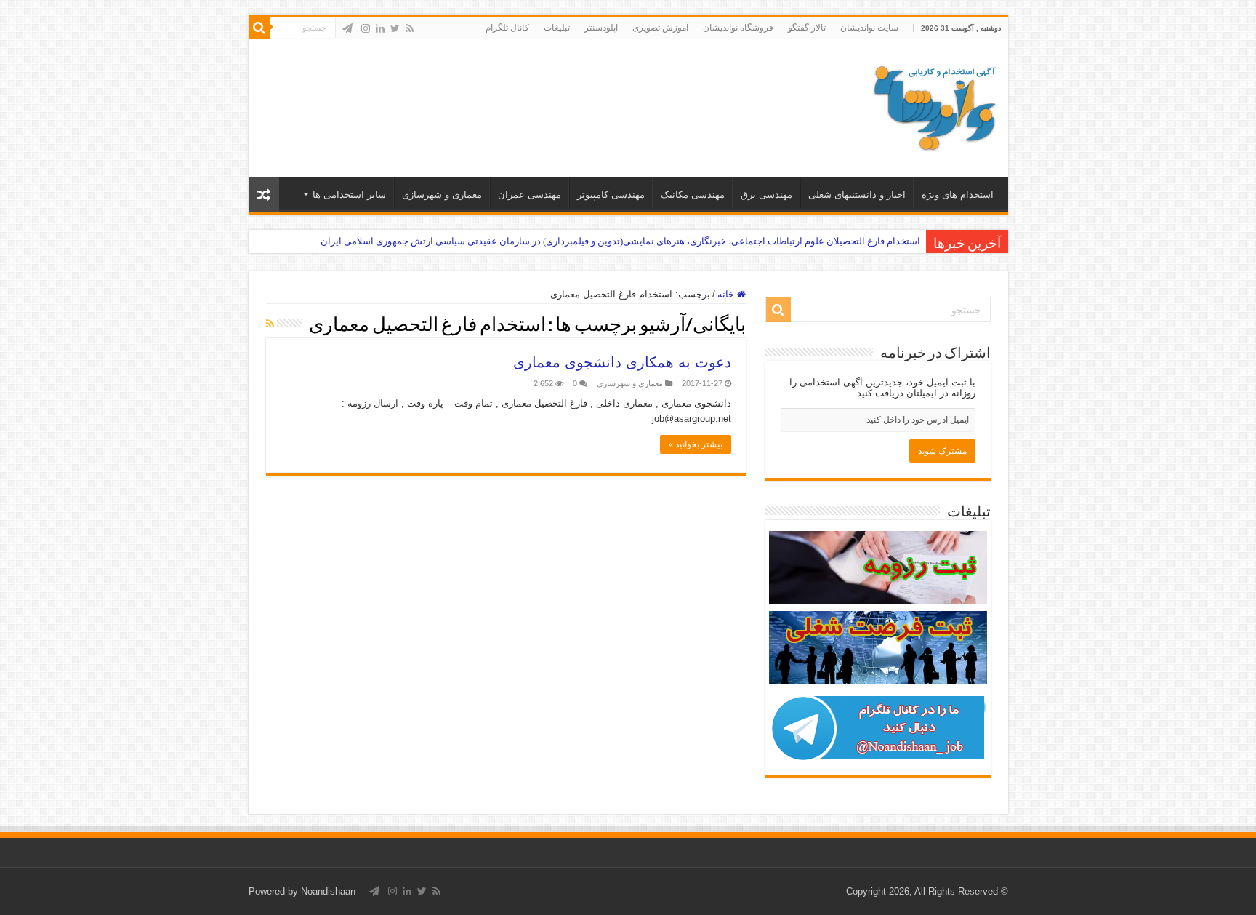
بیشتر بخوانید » (695, 444)
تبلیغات (557, 28)
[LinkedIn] (380, 28)
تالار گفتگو (807, 28)
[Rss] (409, 28)
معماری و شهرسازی (442, 194)
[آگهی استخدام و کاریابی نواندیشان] (934, 105)
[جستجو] (259, 28)
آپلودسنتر (601, 28)
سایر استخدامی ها (349, 194)
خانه (727, 294)
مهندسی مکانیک (693, 194)
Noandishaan (328, 891)
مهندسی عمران (529, 194)
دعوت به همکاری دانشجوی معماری (622, 362)
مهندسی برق (766, 194)
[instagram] (365, 28)
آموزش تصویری (660, 28)
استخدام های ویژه (958, 194)
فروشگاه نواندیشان (738, 28)
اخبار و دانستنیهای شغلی (857, 194)
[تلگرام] (347, 28)
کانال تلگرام (507, 28)
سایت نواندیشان (869, 28)
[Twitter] (395, 28)
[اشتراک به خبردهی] (270, 323)
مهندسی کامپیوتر (611, 194)
